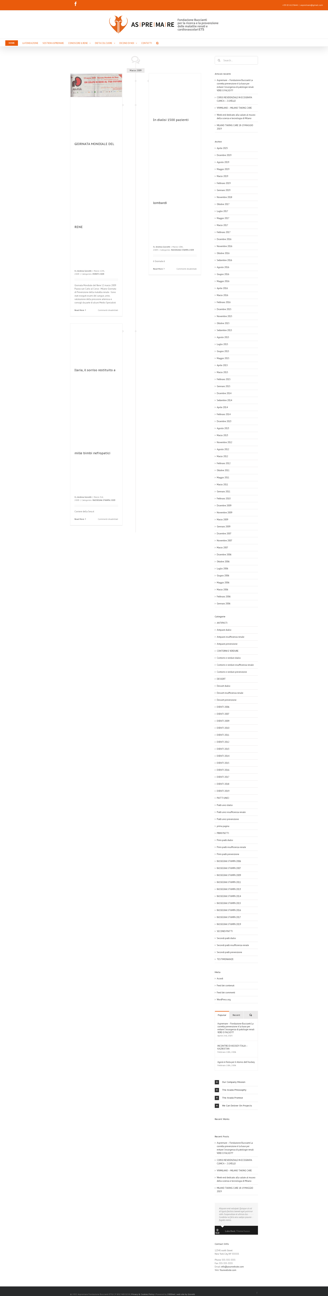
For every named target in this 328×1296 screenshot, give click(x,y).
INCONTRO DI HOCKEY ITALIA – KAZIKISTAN (232, 1047)
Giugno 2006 (223, 575)
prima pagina (223, 826)
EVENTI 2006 (223, 706)
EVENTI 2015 (223, 763)
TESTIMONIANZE (225, 959)
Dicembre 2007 (224, 533)
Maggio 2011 (223, 477)
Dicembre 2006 (224, 554)
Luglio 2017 (222, 211)
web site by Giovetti (186, 1294)
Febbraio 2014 (223, 414)
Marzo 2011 (222, 484)
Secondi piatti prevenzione (229, 952)
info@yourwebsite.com (232, 1266)
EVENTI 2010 (223, 727)
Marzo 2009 (222, 519)
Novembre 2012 (224, 442)
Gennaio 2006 (223, 603)
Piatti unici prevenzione (228, 819)
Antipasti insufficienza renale (230, 636)
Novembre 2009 (224, 512)
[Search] (157, 42)
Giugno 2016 (223, 274)
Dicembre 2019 (224, 155)
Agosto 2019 (223, 162)
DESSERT (221, 678)
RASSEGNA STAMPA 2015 (229, 903)
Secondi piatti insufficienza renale (233, 945)
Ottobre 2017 (223, 204)
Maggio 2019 (223, 169)
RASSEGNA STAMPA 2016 (229, 910)
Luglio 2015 (222, 344)
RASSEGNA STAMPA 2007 (229, 868)
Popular (222, 1015)
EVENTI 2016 (223, 770)
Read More (79, 310)
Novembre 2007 (224, 540)
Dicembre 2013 (224, 421)
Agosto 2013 (223, 428)
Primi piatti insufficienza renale (231, 847)
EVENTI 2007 (223, 713)
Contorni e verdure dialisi (229, 657)
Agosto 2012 (223, 449)
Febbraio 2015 (223, 379)
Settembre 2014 (224, 400)
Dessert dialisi (223, 685)
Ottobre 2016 (223, 253)
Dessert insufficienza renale (230, 692)
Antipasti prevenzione (227, 643)
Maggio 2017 (223, 218)
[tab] (236, 1082)
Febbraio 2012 (223, 463)
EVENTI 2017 (223, 777)
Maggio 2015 (223, 358)
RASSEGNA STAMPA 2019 (229, 924)
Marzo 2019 (222, 176)
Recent (236, 1015)
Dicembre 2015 (224, 309)
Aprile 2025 (222, 148)
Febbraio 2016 (223, 302)
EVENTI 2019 (223, 791)
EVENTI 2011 (223, 734)
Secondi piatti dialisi (226, 938)
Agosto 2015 (223, 337)
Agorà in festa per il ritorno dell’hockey (236, 1062)
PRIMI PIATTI (223, 833)
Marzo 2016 (222, 295)
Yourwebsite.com (228, 1270)
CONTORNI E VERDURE (227, 650)
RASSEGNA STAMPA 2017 (229, 917)
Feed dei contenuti (225, 985)
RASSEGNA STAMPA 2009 (182, 250)
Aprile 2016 (222, 288)
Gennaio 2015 (223, 386)
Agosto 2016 (223, 267)
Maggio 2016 (223, 281)
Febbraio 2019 (223, 183)
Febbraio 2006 (223, 596)
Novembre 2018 (224, 197)
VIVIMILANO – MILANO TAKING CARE (234, 107)
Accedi (220, 978)
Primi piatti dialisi (225, 840)
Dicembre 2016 (224, 239)
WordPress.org (224, 999)
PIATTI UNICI (223, 798)
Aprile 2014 (222, 407)
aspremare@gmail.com (311, 5)
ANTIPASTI (222, 622)
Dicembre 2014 (224, 393)
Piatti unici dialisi (225, 805)
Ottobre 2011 (223, 470)
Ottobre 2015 (223, 323)
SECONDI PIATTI (225, 931)
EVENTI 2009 (98, 274)
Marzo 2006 (222, 589)
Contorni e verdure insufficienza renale (235, 664)
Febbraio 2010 (223, 498)
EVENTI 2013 (223, 749)
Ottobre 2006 (223, 561)
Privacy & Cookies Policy (143, 1294)
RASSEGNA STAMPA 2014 (229, 896)
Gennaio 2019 (223, 190)
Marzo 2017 (222, 225)
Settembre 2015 (224, 330)
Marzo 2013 (222, 435)
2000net (171, 1294)
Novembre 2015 (224, 316)
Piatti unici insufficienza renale (231, 812)
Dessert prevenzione (226, 699)
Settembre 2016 (224, 260)
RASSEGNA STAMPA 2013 (229, 889)
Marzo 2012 (222, 456)
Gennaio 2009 (223, 526)
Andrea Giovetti (84, 271)
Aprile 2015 (222, 365)
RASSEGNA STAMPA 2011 (229, 882)
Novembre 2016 (224, 246)
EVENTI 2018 (223, 784)
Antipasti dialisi (224, 629)
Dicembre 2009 (224, 505)
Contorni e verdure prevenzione (232, 671)
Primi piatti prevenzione (228, 854)
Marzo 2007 (222, 547)
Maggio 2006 (223, 582)
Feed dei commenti (226, 992)
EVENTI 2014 (223, 756)
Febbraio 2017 (223, 232)
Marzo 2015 (222, 372)
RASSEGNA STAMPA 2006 (229, 861)
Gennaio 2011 (223, 491)
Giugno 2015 (223, 351)
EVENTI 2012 (223, 741)
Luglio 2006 (222, 568)
